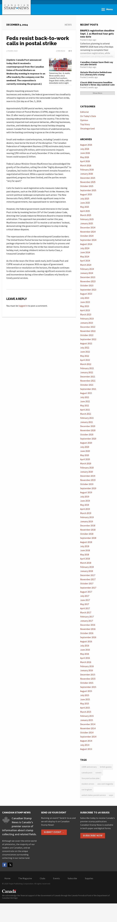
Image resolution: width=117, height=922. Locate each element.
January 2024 (86, 273)
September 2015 (88, 687)
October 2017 (86, 583)
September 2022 (88, 339)
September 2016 (88, 637)
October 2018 (86, 533)
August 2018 (86, 542)
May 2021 (84, 405)
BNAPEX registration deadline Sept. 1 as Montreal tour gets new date (97, 33)
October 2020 (86, 434)
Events (56, 878)
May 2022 (84, 355)
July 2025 (84, 198)
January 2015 (86, 720)
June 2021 (85, 401)
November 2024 (87, 231)
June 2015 (85, 699)
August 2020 (86, 442)
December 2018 (87, 525)
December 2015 (87, 674)
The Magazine (25, 878)
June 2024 (85, 252)
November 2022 (87, 331)
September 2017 (88, 587)
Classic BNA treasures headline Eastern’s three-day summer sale (97, 83)
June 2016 (85, 649)
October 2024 (86, 235)
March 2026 (85, 165)
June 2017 (85, 600)
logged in (23, 305)
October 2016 (86, 633)
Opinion (84, 120)
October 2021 (86, 384)
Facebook (4, 864)
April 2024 (85, 260)
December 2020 (87, 426)
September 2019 (88, 488)
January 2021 (86, 422)
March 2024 (85, 264)
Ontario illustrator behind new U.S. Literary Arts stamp (96, 73)
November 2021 (87, 380)
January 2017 (86, 620)
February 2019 (87, 517)
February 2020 (87, 467)
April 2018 (85, 558)
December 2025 (87, 177)
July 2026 (84, 148)
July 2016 (84, 645)
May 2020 (84, 455)
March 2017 (85, 612)
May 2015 (84, 703)
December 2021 (87, 376)
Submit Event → (54, 832)
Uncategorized (87, 128)
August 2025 (86, 194)
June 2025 (85, 202)
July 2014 (84, 744)
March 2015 (85, 711)
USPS (111, 795)
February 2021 (87, 417)
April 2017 (85, 608)
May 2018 (84, 554)
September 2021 (88, 388)
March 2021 (85, 413)
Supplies (89, 878)
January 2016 (86, 670)
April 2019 (85, 509)
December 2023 (87, 277)
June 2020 (85, 451)
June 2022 (85, 351)
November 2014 (87, 728)
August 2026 (86, 144)
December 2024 (87, 227)
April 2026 (85, 161)
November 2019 (87, 480)
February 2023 (87, 318)
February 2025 (87, 219)
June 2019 (85, 500)
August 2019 (86, 492)
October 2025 (86, 186)
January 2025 (86, 223)
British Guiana (105, 767)
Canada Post (87, 772)
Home (7, 878)
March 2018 (85, 562)
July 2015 (84, 695)
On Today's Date (88, 116)
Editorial (84, 111)
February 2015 (87, 715)
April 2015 (85, 707)
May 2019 (84, 504)
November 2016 (87, 629)
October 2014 (86, 732)
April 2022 (85, 360)
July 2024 (84, 248)
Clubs (42, 878)
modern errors (88, 784)
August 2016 (86, 641)
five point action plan (90, 778)
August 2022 (86, 343)
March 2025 (85, 215)
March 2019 (85, 513)
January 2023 (86, 322)
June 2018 (85, 550)
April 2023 (85, 310)
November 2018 (87, 529)
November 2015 (87, 678)
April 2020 (85, 459)
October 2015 (86, 682)
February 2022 (87, 368)
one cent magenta (105, 784)
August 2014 (86, 740)
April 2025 (85, 211)
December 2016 (87, 624)
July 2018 (84, 546)
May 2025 (84, 206)
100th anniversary (89, 767)
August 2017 (86, 591)
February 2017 (87, 616)
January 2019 (86, 521)
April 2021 (85, 409)
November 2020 (87, 430)
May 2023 (84, 306)
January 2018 (86, 571)
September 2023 (88, 289)
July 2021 (84, 397)
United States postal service (94, 795)
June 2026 (85, 153)
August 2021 (86, 393)
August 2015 (86, 691)
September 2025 (88, 190)
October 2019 (86, 484)
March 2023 (85, 314)
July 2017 (84, 595)
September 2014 (88, 736)
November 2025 (87, 182)
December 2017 (87, 575)
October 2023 (86, 285)
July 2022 (84, 347)
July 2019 (84, 496)
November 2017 (87, 579)
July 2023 (84, 297)
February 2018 (87, 566)
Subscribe (72, 878)
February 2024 (87, 268)
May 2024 (84, 256)
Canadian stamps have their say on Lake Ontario (96, 63)
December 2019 (87, 475)
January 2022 (86, 372)
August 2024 (86, 244)
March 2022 (85, 364)
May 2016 (84, 653)
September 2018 (88, 538)
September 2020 (88, 438)
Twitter (10, 864)
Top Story (85, 124)
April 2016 (85, 658)
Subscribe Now (92, 835)
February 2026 (87, 169)
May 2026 (84, 157)
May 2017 (84, 604)
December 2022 (87, 326)
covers (98, 772)
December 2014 (87, 724)
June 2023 (85, 302)
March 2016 (85, 662)
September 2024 (88, 239)
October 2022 (86, 335)
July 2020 (84, 446)
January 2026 (86, 173)
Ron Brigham (87, 789)
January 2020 (86, 471)
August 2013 (86, 749)
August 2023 (86, 293)
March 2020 (85, 463)
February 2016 (87, 666)
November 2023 (87, 281)
